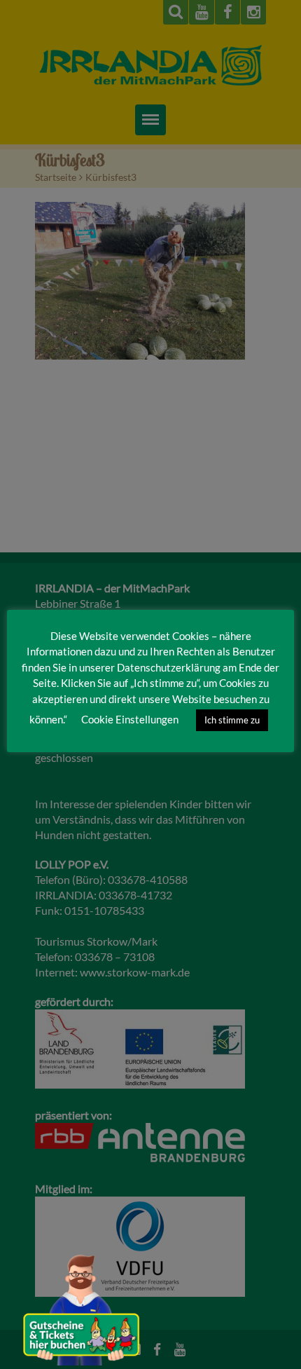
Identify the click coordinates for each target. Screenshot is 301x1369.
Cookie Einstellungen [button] (129, 719)
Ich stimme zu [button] (232, 720)
